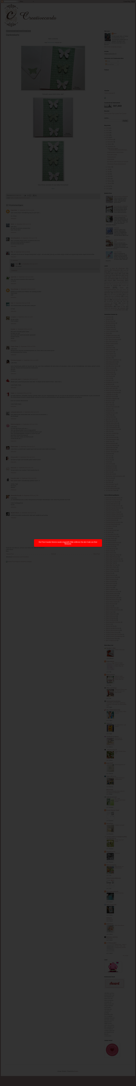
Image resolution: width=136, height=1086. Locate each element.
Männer (126, 292)
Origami (114, 294)
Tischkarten (107, 303)
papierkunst (109, 924)
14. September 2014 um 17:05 (30, 495)
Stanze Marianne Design (112, 591)
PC (126, 294)
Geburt (110, 280)
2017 (107, 130)
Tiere (124, 301)
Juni (109, 171)
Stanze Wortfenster (111, 620)
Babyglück (109, 319)
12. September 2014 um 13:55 (29, 424)
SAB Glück (109, 431)
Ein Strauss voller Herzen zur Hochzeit (117, 161)
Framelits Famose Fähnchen (113, 508)
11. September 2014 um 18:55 (30, 360)
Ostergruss (109, 409)
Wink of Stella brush (111, 640)
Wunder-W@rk (15, 512)
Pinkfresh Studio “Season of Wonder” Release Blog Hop (119, 664)
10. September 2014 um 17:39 (29, 238)
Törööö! (108, 462)
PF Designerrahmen (111, 530)
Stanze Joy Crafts (110, 583)
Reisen (112, 296)
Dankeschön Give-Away (120, 216)
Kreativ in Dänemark (120, 649)
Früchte (120, 278)
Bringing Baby (109, 327)
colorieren (122, 308)
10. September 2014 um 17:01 (23, 224)
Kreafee (13, 329)
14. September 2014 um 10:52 (28, 478)
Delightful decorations (112, 335)
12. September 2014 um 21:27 (27, 446)
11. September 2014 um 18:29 (27, 346)
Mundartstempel (117, 292)
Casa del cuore (15, 478)
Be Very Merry (109, 321)
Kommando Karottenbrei (113, 701)
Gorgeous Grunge (111, 370)
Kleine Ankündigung (119, 925)
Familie (106, 278)
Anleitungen (121, 268)
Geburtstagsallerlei (111, 362)
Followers (112, 278)
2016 (107, 132)
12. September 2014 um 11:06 (31, 412)
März (109, 178)
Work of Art (109, 472)
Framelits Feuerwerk (111, 510)
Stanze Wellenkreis (111, 614)
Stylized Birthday (110, 449)
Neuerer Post (10, 554)
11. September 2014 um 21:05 (29, 379)
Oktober (110, 144)
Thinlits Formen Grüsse (112, 632)
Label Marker (123, 289)
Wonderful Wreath (111, 470)
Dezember (110, 139)
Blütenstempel (110, 674)
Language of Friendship (112, 392)
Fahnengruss (109, 347)
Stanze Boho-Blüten (111, 567)
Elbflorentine (14, 446)
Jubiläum (124, 285)
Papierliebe (14, 210)
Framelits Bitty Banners (112, 504)
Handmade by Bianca (112, 736)
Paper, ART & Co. (111, 776)
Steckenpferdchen (117, 299)
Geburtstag (120, 280)
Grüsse (108, 283)
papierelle (13, 277)
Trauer (115, 303)
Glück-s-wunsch (110, 368)
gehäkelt (106, 309)
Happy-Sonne (14, 346)
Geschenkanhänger (114, 282)
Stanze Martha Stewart (112, 593)
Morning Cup (109, 400)
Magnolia (118, 291)
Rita (12, 252)
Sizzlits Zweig (109, 551)
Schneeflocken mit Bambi (121, 206)
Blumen (108, 273)
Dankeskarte (110, 159)
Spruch (106, 299)
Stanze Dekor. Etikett (111, 571)
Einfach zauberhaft (111, 343)
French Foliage (110, 356)
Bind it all (119, 272)
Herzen (108, 285)
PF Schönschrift (110, 540)
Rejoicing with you (111, 421)
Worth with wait (110, 474)
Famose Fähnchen (111, 349)
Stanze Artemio (110, 553)
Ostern (120, 294)
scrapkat (13, 317)
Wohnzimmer (114, 308)
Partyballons (109, 411)
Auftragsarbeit (116, 270)
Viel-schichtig (109, 464)
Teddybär (116, 228)
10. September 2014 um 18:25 (22, 252)
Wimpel (106, 308)
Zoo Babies (109, 480)
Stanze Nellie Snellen (112, 602)
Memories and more (112, 937)
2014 (107, 137)
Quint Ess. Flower (110, 419)
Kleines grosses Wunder (112, 390)
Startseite (53, 554)
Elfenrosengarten (16, 424)
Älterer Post (96, 554)
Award (124, 270)
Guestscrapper (115, 283)
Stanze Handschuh (111, 579)
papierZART (109, 763)
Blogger (76, 1071)
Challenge (106, 275)
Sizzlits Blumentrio (111, 549)
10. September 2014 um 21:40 (29, 264)
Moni (17, 264)
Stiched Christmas (119, 893)
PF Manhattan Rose (111, 534)
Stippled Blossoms (111, 447)
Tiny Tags (108, 457)
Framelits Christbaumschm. (113, 506)
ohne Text (112, 309)
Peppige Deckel (110, 546)
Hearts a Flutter (110, 374)
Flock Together (110, 353)
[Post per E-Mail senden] (25, 195)
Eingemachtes (115, 277)
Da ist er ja (117, 853)
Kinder (122, 287)
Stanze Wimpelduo (111, 618)
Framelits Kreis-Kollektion (113, 518)
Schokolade (123, 298)
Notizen (109, 294)
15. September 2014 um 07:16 (28, 512)
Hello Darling (109, 376)
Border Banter (109, 325)
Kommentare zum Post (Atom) (21, 557)
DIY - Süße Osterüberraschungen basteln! (120, 800)
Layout (106, 291)
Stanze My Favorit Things (112, 599)
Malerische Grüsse (111, 396)
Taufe (118, 301)
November (110, 142)
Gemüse (106, 282)
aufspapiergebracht (16, 412)
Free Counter (108, 113)
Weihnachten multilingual (121, 196)
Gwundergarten (110, 851)
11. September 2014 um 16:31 (24, 329)
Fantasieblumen (111, 157)
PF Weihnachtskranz (111, 544)
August (110, 167)
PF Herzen (109, 532)
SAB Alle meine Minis (111, 423)
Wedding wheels (110, 466)
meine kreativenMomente (113, 878)
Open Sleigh (109, 404)
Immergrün (109, 380)
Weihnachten (108, 306)
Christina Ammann (16, 360)
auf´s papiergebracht (112, 891)
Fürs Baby (108, 358)
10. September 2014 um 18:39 (25, 277)
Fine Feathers (109, 351)
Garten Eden (109, 938)
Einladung (123, 277)
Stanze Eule (109, 573)
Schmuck (116, 298)
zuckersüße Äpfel (16, 379)
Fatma (12, 393)
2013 (107, 186)
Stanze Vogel (109, 612)
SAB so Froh (109, 435)
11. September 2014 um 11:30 (24, 317)
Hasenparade (109, 372)
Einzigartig (109, 345)
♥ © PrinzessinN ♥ (111, 943)
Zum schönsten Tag (111, 484)
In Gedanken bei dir (111, 382)
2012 (107, 188)
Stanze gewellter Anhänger (113, 622)
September (111, 146)
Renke (118, 296)
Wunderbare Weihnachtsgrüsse (114, 476)
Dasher (108, 333)
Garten (126, 278)
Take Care (108, 455)
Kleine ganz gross (111, 388)
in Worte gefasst (110, 486)
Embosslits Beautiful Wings (113, 497)
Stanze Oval (109, 606)
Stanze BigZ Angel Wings (112, 555)
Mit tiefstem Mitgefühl (111, 398)
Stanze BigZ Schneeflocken (113, 559)
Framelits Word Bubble (112, 524)
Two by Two (109, 460)
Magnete (112, 291)
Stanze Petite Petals (111, 608)
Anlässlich (108, 317)
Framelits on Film (110, 526)
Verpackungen (108, 304)
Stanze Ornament (110, 604)
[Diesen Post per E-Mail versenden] (28, 195)
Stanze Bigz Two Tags (112, 565)
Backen (113, 272)
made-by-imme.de (111, 797)
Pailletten (106, 296)
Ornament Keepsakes (112, 406)
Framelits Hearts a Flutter (112, 512)
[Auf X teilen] (32, 195)
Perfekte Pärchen (110, 413)
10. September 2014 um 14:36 (26, 210)
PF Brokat (108, 528)
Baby (106, 272)
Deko (119, 275)
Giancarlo (13, 467)
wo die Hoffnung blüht (112, 488)
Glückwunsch (125, 282)
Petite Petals (109, 415)
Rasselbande (109, 919)
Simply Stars (109, 441)
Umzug (123, 303)
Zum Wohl (108, 482)
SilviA (12, 224)
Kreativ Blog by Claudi (112, 810)
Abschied (106, 268)
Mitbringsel (107, 292)
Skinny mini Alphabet (111, 445)
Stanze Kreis (109, 587)
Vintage (122, 304)
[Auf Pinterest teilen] (36, 195)
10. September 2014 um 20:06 (22, 303)
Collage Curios (110, 329)
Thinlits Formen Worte (112, 638)
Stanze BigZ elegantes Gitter (113, 561)
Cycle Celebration (111, 331)
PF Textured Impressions (112, 542)
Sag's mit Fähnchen (111, 437)
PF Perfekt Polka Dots (112, 536)
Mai (109, 174)
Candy (123, 273)
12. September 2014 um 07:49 (23, 393)
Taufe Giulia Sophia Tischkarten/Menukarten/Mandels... (117, 149)
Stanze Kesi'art (110, 585)
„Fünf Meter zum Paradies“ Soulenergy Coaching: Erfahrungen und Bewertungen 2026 (116, 704)
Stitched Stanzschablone (112, 630)
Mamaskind (109, 789)
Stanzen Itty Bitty (110, 626)
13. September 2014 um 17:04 (25, 467)
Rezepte (126, 296)
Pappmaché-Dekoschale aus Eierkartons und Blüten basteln (121, 691)
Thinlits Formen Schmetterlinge (114, 636)
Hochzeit (115, 285)
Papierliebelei (110, 661)
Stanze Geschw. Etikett (112, 577)
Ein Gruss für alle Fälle (112, 337)
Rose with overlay (112, 154)
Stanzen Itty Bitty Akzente (112, 628)
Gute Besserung (124, 283)
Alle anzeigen (125, 955)
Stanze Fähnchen (110, 575)
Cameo (116, 273)
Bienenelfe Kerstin (16, 495)
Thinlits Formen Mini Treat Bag (114, 634)
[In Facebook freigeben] (34, 195)
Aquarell (106, 270)
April (109, 176)
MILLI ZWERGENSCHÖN (113, 710)
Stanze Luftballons (111, 589)
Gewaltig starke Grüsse (20, 197)
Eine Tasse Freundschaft (112, 339)
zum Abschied (118, 252)
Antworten (13, 218)
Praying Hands (110, 417)
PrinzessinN (14, 457)
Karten (28, 197)
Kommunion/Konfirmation (110, 289)
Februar (110, 181)
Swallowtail (109, 453)
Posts (108, 61)
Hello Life (108, 378)
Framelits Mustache (111, 520)
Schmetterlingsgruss (111, 439)
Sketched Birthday (111, 443)
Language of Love (111, 394)
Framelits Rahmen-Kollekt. (113, 522)
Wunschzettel (109, 478)
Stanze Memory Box (111, 595)
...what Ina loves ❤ (111, 750)
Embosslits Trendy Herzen (113, 499)
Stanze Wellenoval (111, 616)
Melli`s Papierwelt (111, 904)
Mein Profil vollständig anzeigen (113, 47)
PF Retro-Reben (110, 538)
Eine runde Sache (111, 341)
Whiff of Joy (121, 306)
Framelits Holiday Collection (113, 514)
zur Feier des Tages (111, 490)
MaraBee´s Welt (110, 648)
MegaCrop (124, 291)
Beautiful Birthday (110, 323)
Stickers (126, 299)
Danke (12, 197)
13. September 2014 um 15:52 (26, 457)
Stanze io (108, 624)
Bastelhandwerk (15, 238)
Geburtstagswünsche (120, 764)
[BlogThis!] (30, 195)
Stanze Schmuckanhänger (113, 610)
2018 (107, 128)
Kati (12, 303)
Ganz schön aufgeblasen (112, 360)
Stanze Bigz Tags (110, 563)
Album (113, 268)
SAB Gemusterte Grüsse (112, 429)
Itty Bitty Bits (109, 384)
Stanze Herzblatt (110, 581)
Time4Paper (109, 823)
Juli (109, 169)
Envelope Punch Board (112, 502)
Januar (110, 183)
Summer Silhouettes (111, 451)
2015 (107, 135)
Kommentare (110, 64)
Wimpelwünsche (110, 468)
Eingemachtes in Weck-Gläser (115, 152)
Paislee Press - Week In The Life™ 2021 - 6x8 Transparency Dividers (120, 946)
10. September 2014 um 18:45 (27, 289)
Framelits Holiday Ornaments (114, 516)
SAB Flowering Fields (111, 425)
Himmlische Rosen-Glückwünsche (116, 164)
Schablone (108, 298)
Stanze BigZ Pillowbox (112, 557)
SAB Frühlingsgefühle (112, 427)
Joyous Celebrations (111, 386)
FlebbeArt (109, 918)
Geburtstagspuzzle (111, 364)
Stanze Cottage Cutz (111, 569)
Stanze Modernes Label (112, 597)
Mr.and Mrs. (109, 402)
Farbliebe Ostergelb (119, 825)
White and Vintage (111, 688)
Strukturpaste (110, 301)
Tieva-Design (14, 289)
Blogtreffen (125, 272)
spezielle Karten (120, 310)
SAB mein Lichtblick (111, 433)
